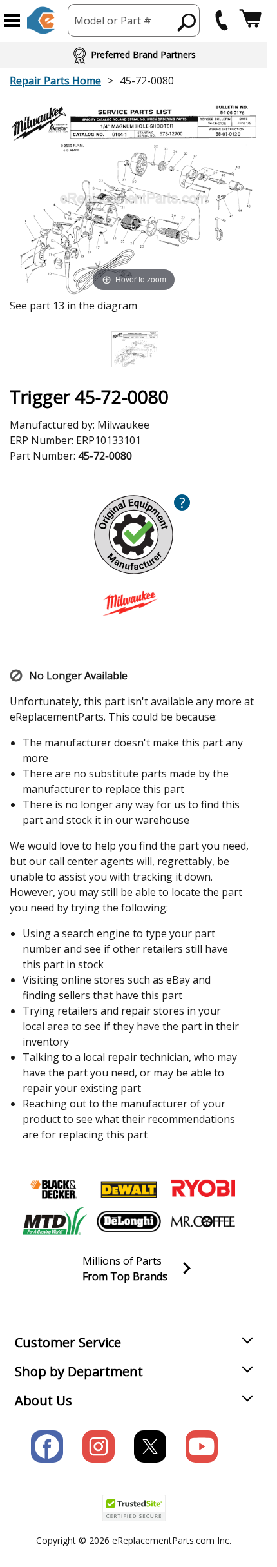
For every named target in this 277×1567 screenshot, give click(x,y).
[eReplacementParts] (41, 20)
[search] (187, 22)
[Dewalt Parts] (129, 1189)
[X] (150, 1446)
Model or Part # (112, 21)
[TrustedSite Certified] (134, 1508)
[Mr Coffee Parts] (203, 1221)
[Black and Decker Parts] (55, 1189)
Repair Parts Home (55, 80)
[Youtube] (202, 1446)
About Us (43, 1400)
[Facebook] (47, 1446)
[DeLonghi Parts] (129, 1221)
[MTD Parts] (55, 1221)
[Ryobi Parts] (203, 1189)
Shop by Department (79, 1371)
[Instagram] (98, 1446)
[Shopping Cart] (250, 20)
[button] (12, 21)
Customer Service (68, 1342)
